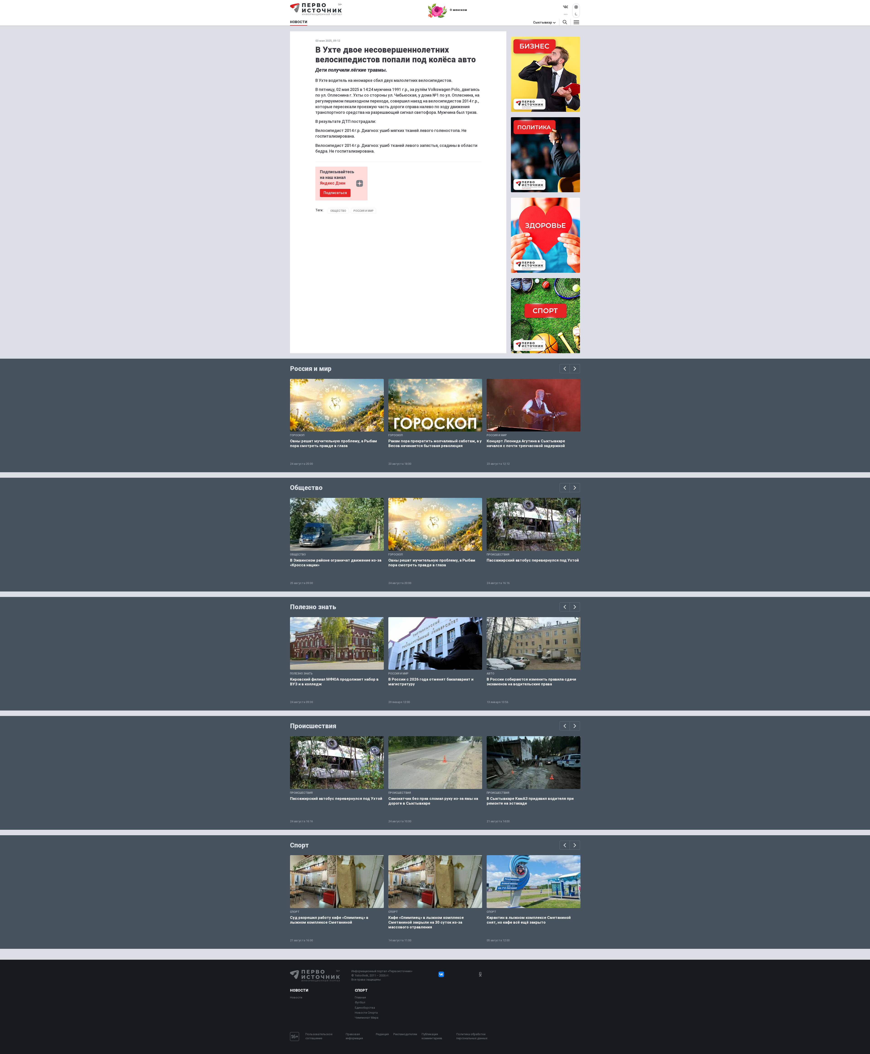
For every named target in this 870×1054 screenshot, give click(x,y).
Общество (338, 210)
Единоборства (365, 1007)
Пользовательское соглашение (318, 1036)
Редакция (382, 1034)
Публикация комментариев (432, 1036)
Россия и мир (363, 210)
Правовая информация (354, 1036)
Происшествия (313, 726)
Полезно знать (313, 607)
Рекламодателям (405, 1034)
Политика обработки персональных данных (471, 1036)
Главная (360, 997)
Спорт (299, 845)
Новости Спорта (366, 1012)
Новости (299, 990)
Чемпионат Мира (366, 1017)
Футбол (360, 1002)
